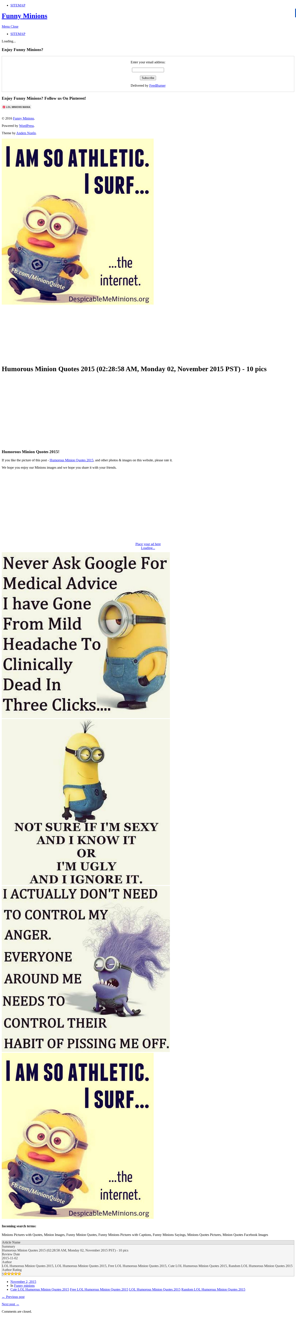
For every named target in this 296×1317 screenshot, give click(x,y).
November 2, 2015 (23, 1281)
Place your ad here (148, 544)
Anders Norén (26, 133)
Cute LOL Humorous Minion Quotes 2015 (39, 1289)
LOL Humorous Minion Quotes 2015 (155, 1289)
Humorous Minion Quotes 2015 (71, 460)
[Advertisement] (107, 332)
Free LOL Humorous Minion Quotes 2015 (99, 1289)
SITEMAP (17, 5)
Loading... (148, 548)
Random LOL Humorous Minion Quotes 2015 (213, 1289)
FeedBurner (157, 85)
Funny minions (24, 1285)
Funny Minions (24, 16)
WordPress (26, 126)
